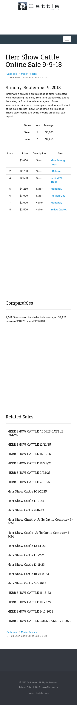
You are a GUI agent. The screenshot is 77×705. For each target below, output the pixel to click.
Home (30, 692)
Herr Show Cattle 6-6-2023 (26, 583)
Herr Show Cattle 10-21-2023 (28, 574)
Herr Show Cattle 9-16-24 (25, 510)
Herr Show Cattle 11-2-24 (25, 501)
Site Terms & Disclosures (46, 687)
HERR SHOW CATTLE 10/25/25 (29, 463)
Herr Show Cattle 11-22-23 (26, 555)
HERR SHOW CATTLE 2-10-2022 (30, 611)
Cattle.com (12, 74)
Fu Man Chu (58, 195)
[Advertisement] (38, 255)
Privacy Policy (26, 687)
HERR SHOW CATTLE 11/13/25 (29, 454)
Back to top (41, 692)
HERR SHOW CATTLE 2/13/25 (28, 482)
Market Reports (29, 74)
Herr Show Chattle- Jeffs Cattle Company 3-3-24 (40, 521)
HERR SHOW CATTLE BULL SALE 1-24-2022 (39, 621)
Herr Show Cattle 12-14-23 (26, 546)
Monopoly (56, 188)
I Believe (56, 171)
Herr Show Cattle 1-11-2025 (27, 491)
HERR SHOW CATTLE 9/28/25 (28, 473)
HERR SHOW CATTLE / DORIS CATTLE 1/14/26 (35, 433)
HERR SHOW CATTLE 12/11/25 (29, 444)
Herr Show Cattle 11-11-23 (26, 564)
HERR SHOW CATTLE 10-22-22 (29, 602)
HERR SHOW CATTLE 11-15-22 (29, 593)
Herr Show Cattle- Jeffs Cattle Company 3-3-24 (39, 534)
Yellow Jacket (59, 209)
